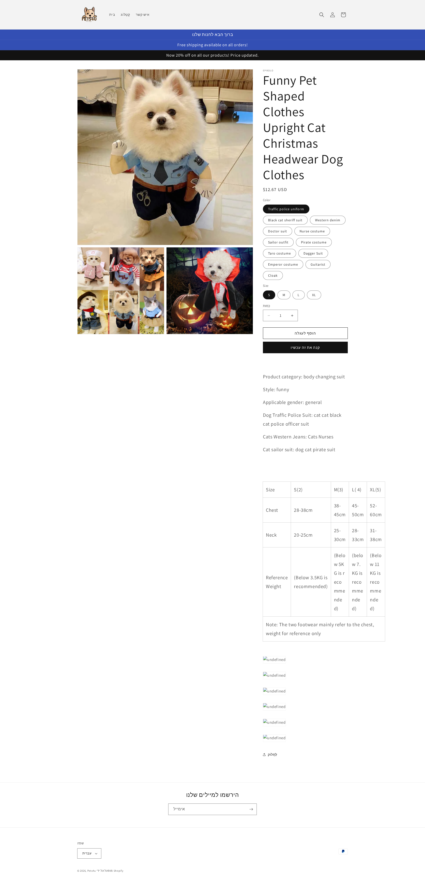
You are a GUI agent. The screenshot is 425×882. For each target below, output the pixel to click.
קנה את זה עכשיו (305, 347)
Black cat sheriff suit (285, 220)
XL (314, 295)
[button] (321, 14)
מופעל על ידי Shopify (110, 870)
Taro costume (279, 253)
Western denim (327, 220)
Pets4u (91, 870)
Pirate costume (314, 242)
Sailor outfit (278, 242)
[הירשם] (251, 809)
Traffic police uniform (286, 209)
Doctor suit (277, 231)
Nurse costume (312, 231)
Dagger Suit (313, 253)
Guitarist (318, 264)
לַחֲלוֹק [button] (272, 754)
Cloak (273, 275)
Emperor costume (283, 264)
